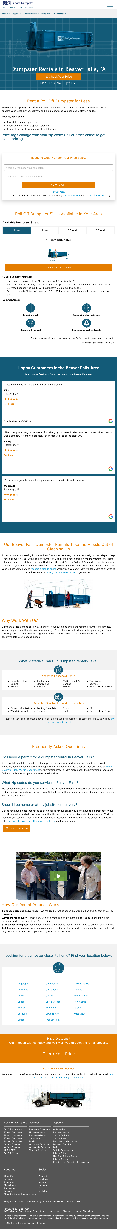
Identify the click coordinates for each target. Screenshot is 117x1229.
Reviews (8, 1179)
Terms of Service (94, 195)
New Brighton (81, 995)
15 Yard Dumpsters (13, 1138)
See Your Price (58, 185)
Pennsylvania (30, 13)
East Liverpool (53, 1001)
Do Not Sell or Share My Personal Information (25, 1223)
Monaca (78, 989)
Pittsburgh (45, 13)
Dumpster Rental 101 (63, 1144)
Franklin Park (53, 1019)
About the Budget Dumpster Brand (20, 1194)
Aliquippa (23, 983)
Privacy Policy (58, 192)
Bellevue (22, 1013)
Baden (21, 1001)
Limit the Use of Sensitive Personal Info (71, 1162)
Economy (51, 1007)
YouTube (43, 1191)
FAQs (55, 1147)
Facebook (43, 1179)
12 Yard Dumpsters (13, 1135)
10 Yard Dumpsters (13, 1132)
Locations (16, 13)
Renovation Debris (37, 1135)
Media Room (10, 1185)
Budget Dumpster (19, 1211)
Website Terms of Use (63, 1150)
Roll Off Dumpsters (13, 1129)
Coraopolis (52, 989)
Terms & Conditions (38, 1150)
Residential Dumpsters (39, 1129)
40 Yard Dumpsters (13, 1147)
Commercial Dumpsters (40, 1147)
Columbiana (52, 983)
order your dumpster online (60, 572)
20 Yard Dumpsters (13, 1141)
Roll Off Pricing (11, 1153)
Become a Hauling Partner (65, 1141)
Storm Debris (35, 1138)
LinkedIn (43, 1185)
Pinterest (43, 1176)
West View (79, 1013)
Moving (32, 1141)
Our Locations (10, 1188)
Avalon (21, 995)
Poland (77, 1007)
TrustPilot (31, 1201)
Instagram (43, 1182)
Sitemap (8, 1191)
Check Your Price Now (58, 267)
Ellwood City (52, 1013)
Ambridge (23, 989)
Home (5, 13)
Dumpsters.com (71, 1211)
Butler (21, 1019)
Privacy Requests (61, 1159)
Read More (9, 404)
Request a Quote (61, 1132)
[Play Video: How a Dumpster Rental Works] (58, 876)
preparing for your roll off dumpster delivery (31, 821)
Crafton (50, 995)
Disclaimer (24, 1209)
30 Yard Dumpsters (13, 1144)
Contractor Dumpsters (39, 1144)
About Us (8, 1176)
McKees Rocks (81, 983)
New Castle (80, 1001)
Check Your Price (60, 76)
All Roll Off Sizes (11, 1150)
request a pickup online (43, 568)
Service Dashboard (62, 1135)
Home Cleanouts (37, 1132)
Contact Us (9, 1182)
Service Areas (59, 1138)
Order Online (59, 1129)
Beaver (21, 1007)
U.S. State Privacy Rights (65, 1156)
